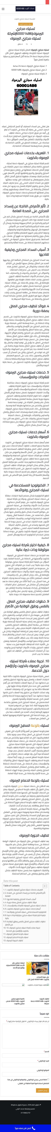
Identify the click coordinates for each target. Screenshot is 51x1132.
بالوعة (35, 725)
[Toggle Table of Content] (43, 886)
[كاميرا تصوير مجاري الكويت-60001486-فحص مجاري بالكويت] (13, 990)
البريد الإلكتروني (43, 1060)
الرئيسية (32, 18)
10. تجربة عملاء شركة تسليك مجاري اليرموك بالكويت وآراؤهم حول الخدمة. (23, 929)
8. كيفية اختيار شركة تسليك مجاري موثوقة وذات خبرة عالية (25, 917)
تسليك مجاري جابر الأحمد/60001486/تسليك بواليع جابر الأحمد (15, 965)
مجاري (20, 786)
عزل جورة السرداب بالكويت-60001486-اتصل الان (38, 978)
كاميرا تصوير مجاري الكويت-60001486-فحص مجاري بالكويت (15, 1001)
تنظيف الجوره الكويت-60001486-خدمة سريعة (40, 1001)
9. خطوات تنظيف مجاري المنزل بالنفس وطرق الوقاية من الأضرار (25, 923)
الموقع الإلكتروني (43, 1070)
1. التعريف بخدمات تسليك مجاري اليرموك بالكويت (24, 889)
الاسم (46, 1051)
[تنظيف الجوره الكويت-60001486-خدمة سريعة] (37, 990)
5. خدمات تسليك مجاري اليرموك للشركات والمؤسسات (25, 905)
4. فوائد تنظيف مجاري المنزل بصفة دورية (21, 902)
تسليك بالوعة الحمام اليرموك (17, 937)
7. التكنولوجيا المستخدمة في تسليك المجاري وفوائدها (25, 912)
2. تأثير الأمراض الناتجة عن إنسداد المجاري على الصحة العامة (25, 894)
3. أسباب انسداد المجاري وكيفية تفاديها (20, 899)
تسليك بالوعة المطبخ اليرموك (17, 934)
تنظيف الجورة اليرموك (14, 940)
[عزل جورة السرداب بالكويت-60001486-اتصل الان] (37, 968)
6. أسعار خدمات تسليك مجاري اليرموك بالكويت (22, 908)
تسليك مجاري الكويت (21, 18)
